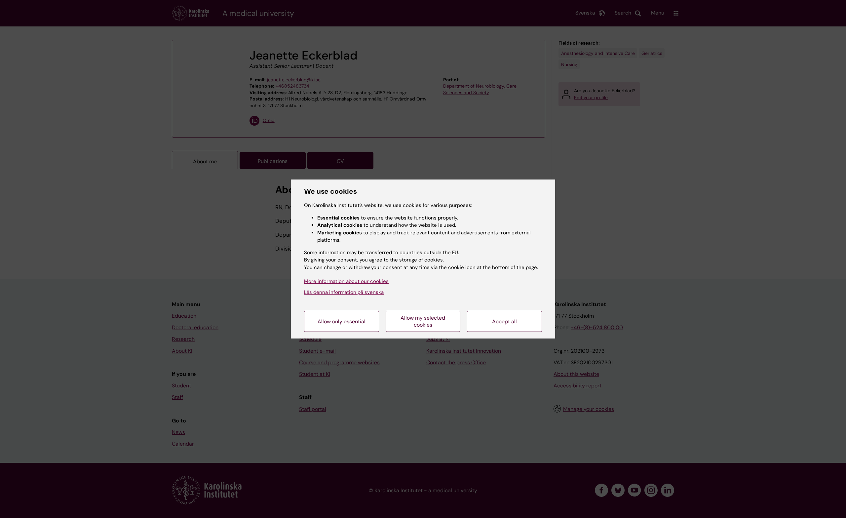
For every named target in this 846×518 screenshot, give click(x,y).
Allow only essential (341, 321)
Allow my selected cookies (423, 321)
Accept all (504, 321)
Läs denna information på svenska (344, 292)
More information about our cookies (346, 281)
